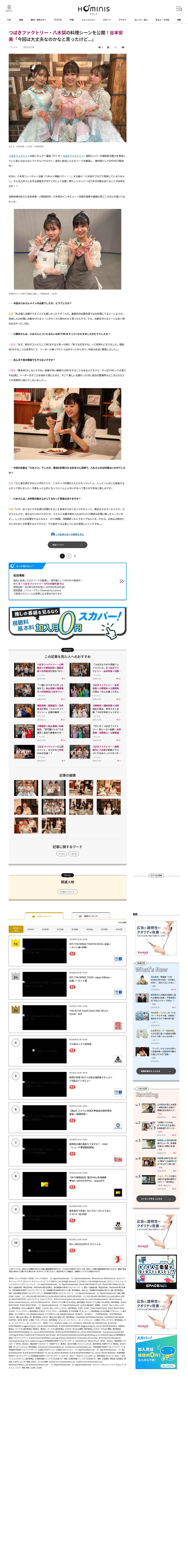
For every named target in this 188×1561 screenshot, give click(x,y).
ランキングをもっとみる (151, 1198)
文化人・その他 (162, 19)
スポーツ (107, 19)
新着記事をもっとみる (150, 1071)
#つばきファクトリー (68, 892)
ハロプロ (73, 854)
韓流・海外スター (38, 19)
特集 (179, 19)
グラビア (122, 19)
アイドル (58, 19)
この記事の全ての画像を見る (69, 534)
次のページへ (58, 544)
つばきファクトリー (19, 156)
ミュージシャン (88, 19)
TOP (9, 19)
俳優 (21, 19)
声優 (72, 19)
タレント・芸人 (141, 19)
